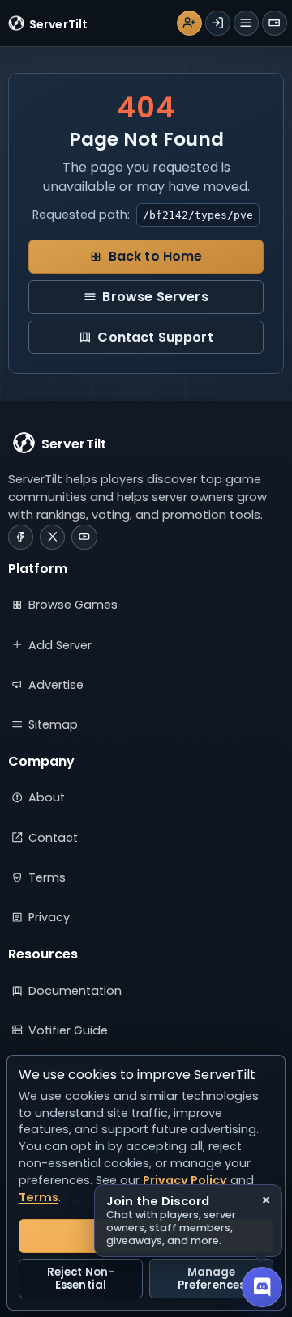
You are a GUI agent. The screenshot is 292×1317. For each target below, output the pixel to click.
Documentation (75, 991)
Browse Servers (155, 296)
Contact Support (155, 337)
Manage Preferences (211, 1278)
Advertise (56, 685)
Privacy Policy (185, 1180)
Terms (47, 877)
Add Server (60, 645)
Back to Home (156, 256)
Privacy (49, 917)
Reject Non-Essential (80, 1278)
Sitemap (53, 724)
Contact (53, 838)
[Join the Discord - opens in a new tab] (262, 1287)
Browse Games (73, 605)
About (46, 797)
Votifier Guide (68, 1030)
